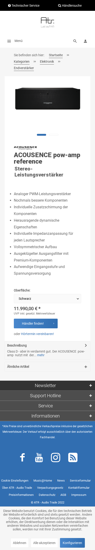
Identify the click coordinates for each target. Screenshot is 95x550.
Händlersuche (71, 5)
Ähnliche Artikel (18, 366)
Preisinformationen (21, 495)
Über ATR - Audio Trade (17, 487)
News (61, 480)
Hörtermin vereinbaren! (37, 334)
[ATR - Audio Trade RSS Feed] (72, 458)
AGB (63, 495)
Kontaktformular (78, 487)
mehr (40, 355)
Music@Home (42, 480)
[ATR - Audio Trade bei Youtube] (39, 458)
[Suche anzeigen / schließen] (75, 40)
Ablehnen (19, 543)
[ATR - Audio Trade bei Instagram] (55, 458)
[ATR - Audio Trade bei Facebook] (22, 458)
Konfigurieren (72, 543)
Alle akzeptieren (44, 543)
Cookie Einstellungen (14, 480)
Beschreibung (17, 345)
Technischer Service (25, 5)
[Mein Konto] (85, 40)
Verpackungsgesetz (50, 487)
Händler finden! (33, 323)
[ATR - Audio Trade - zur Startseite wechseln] (47, 22)
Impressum (78, 495)
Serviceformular (80, 480)
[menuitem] (14, 40)
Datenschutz (47, 495)
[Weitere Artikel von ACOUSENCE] (25, 148)
